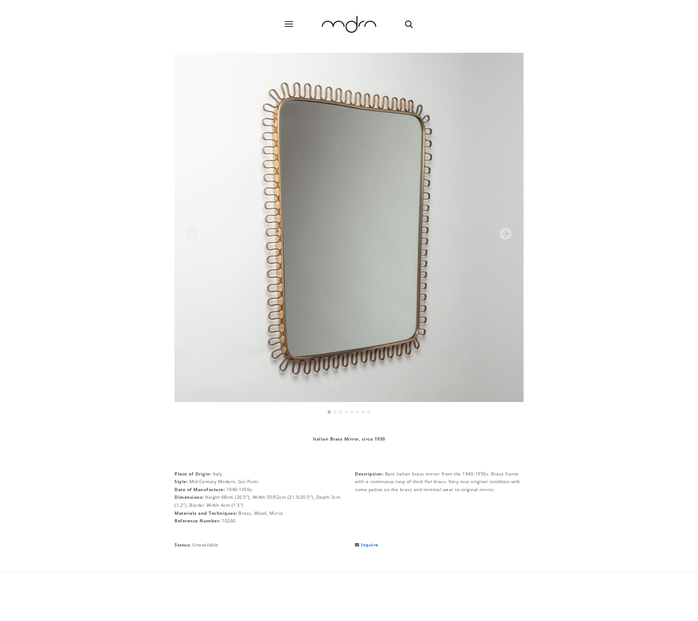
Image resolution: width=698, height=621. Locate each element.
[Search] (408, 24)
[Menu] (289, 24)
